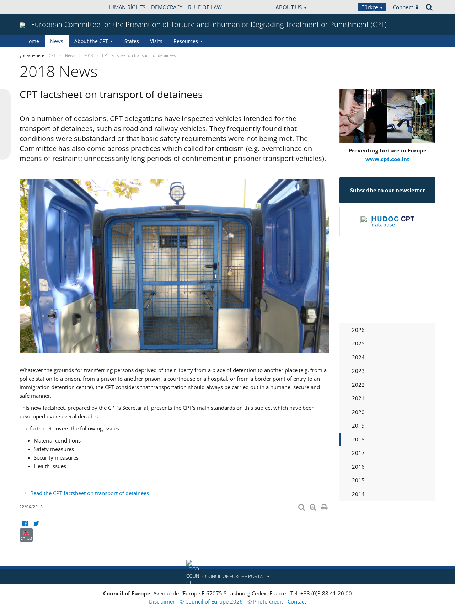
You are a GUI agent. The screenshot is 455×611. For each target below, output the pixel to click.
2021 (358, 398)
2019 (358, 425)
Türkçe (370, 7)
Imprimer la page (325, 506)
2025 (358, 343)
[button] (227, 576)
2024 (358, 357)
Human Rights (125, 7)
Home (32, 41)
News (56, 41)
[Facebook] (25, 523)
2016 (358, 466)
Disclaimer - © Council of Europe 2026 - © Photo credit (216, 601)
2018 (358, 439)
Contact (297, 601)
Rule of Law (205, 7)
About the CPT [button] (91, 41)
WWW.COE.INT (37, 7)
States (131, 41)
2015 (358, 480)
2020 (358, 412)
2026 (358, 329)
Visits (156, 41)
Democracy (166, 7)
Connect (403, 7)
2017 (358, 452)
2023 (358, 370)
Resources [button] (185, 41)
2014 (358, 494)
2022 (358, 384)
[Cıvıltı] (36, 523)
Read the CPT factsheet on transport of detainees (89, 493)
